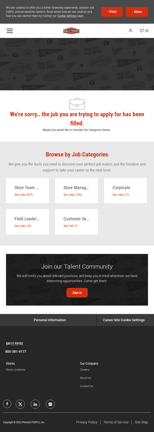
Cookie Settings (66, 16)
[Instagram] (50, 404)
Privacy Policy (86, 422)
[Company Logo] (71, 30)
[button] (131, 30)
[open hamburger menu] (9, 30)
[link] (77, 293)
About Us (85, 377)
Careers (84, 369)
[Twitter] (35, 404)
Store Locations (15, 369)
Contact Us (86, 386)
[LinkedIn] (20, 404)
